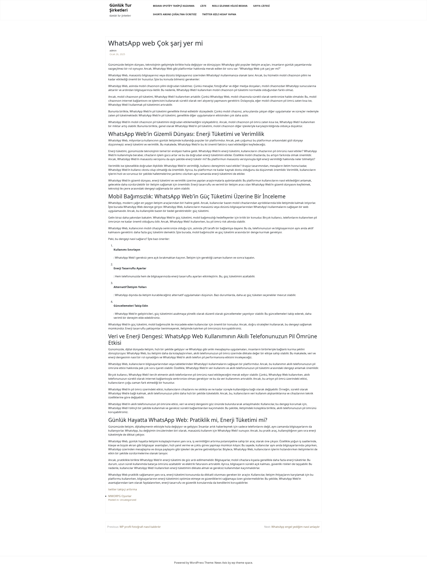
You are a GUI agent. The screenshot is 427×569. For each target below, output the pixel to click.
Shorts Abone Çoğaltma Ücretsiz (174, 14)
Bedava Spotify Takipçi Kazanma (173, 5)
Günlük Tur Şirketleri (120, 8)
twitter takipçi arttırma (122, 489)
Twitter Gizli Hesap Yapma (219, 14)
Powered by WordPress (189, 562)
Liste (203, 5)
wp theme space (242, 562)
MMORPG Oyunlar (120, 496)
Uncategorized (128, 499)
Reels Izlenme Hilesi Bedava (230, 5)
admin (113, 50)
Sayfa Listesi (261, 5)
